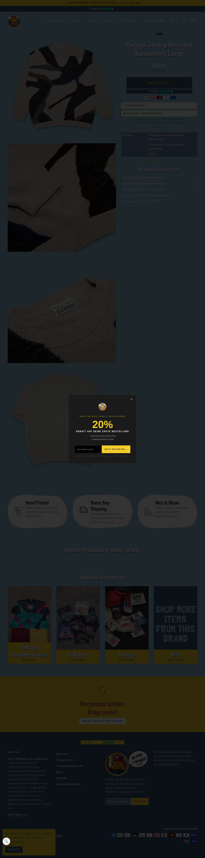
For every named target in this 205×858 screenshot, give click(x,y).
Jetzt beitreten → (116, 449)
